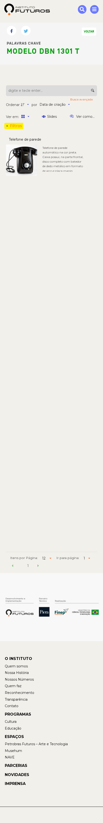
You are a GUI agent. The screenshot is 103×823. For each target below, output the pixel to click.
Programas (18, 714)
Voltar (89, 31)
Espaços (14, 736)
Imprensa (15, 783)
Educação (13, 728)
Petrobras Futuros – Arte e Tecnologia (36, 744)
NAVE (10, 757)
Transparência (16, 699)
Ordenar (13, 105)
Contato (11, 706)
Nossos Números (19, 679)
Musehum (13, 750)
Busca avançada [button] (81, 99)
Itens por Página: (24, 558)
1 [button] (28, 566)
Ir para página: (67, 558)
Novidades (17, 774)
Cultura (11, 721)
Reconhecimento (19, 692)
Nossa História (17, 672)
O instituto (18, 658)
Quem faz (13, 686)
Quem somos (16, 666)
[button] (12, 566)
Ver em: (13, 117)
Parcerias (16, 765)
